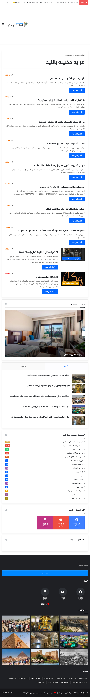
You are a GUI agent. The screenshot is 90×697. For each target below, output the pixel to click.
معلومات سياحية (77, 464)
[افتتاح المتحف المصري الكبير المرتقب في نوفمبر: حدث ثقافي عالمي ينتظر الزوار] (78, 420)
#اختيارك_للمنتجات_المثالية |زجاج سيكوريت (61, 100)
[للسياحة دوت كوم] (17, 24)
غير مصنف (79, 476)
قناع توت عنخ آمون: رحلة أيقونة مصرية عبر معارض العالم (48, 385)
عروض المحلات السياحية (74, 461)
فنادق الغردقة (65, 682)
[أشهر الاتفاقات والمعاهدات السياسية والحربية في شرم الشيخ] (78, 409)
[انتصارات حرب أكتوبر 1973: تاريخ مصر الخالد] (74, 657)
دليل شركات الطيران (76, 498)
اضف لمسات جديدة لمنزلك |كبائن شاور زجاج (62, 187)
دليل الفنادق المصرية (73, 354)
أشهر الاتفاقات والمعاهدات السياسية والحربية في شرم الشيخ (46, 406)
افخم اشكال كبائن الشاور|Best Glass (38, 252)
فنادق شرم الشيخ (53, 682)
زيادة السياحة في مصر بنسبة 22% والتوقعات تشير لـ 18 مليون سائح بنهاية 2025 (40, 396)
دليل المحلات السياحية (75, 491)
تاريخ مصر (79, 472)
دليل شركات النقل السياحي (73, 457)
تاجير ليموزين (12, 678)
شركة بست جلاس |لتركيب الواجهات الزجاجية (62, 122)
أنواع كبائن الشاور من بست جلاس (67, 78)
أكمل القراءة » (77, 90)
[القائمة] (3, 25)
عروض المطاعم (77, 468)
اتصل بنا (45, 573)
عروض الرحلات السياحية (80, 682)
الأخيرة (66, 366)
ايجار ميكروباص (48, 678)
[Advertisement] (58, 22)
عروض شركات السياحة (75, 453)
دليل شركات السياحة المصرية (73, 445)
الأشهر (23, 366)
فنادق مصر (41, 682)
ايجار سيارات (83, 678)
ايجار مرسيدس (60, 678)
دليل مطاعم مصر (77, 483)
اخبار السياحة (78, 479)
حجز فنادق (79, 487)
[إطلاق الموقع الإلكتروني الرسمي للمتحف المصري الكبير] (78, 378)
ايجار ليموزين (72, 678)
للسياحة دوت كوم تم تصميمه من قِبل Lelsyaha (38, 693)
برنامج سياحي (23, 678)
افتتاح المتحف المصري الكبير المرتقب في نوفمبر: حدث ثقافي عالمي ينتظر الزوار (39, 417)
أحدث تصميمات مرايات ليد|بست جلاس (65, 209)
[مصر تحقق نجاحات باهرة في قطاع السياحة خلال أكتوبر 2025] (16, 657)
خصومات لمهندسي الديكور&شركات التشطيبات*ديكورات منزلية (51, 230)
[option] (45, 333)
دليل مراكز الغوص (77, 494)
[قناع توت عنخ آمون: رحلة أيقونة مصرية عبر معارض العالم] (78, 388)
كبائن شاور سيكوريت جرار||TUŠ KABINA (64, 143)
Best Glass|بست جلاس (46, 277)
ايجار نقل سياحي (35, 678)
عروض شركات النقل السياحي (73, 442)
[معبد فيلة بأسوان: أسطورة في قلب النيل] (45, 657)
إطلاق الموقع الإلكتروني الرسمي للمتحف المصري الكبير (48, 375)
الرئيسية (80, 55)
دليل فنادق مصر (77, 449)
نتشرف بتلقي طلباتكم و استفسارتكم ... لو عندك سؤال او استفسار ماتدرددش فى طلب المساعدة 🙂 (45, 2)
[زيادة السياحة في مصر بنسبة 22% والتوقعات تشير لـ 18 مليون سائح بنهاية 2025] (78, 399)
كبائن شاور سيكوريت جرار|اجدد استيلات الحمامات (59, 165)
